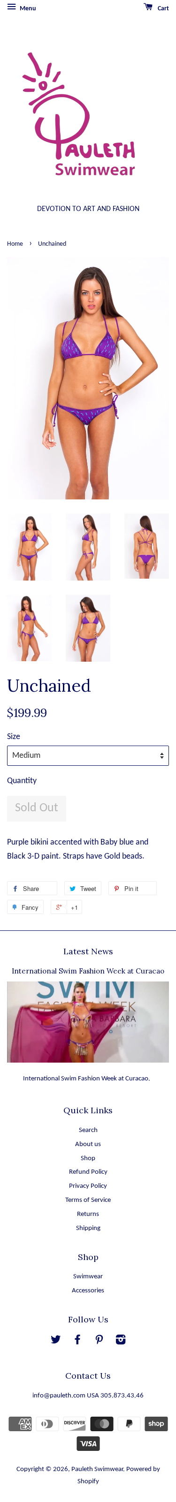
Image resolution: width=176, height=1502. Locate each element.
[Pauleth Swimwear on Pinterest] (99, 1341)
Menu (27, 8)
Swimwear (88, 1276)
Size (13, 736)
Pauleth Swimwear (97, 1469)
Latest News (88, 951)
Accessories (88, 1290)
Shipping (88, 1228)
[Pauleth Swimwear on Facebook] (77, 1341)
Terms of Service (88, 1200)
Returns (88, 1214)
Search (88, 1130)
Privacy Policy (88, 1186)
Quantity (22, 781)
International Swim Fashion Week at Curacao (88, 970)
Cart (162, 8)
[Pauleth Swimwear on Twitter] (56, 1341)
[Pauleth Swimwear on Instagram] (120, 1341)
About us (88, 1144)
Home (15, 244)
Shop (88, 1158)
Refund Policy (88, 1172)
